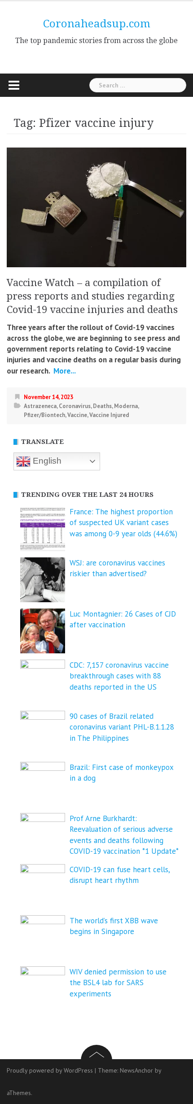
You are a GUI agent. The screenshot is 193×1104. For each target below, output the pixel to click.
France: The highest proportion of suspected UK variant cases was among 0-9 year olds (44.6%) (123, 523)
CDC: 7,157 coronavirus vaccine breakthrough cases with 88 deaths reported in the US (119, 676)
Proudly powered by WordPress (50, 1070)
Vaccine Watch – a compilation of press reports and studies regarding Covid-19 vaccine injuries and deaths (92, 296)
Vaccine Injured (109, 415)
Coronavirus (75, 406)
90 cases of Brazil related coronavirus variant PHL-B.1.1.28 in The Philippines (122, 727)
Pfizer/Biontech (44, 415)
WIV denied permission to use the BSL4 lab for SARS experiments (118, 983)
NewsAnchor (136, 1070)
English (46, 460)
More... (64, 371)
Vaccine (77, 415)
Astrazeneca (40, 406)
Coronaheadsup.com (96, 23)
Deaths (102, 406)
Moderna (126, 406)
